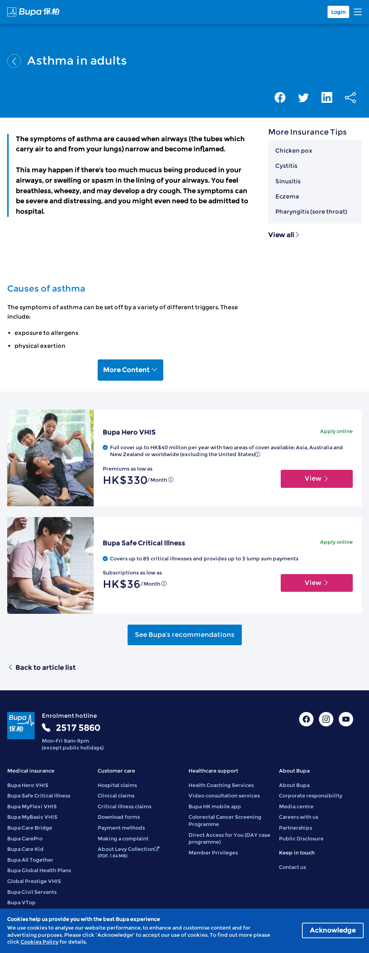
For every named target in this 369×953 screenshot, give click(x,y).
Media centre (296, 806)
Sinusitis (288, 181)
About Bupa (294, 785)
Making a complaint (123, 838)
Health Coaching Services (221, 785)
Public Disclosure (301, 838)
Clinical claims (116, 795)
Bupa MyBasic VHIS (32, 817)
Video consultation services (224, 795)
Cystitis (286, 165)
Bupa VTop (21, 902)
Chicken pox (293, 150)
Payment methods (121, 828)
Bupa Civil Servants (32, 892)
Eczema (287, 196)
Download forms (119, 817)
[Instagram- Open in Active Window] (326, 719)
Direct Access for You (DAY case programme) (229, 838)
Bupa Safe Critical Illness (38, 795)
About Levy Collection (126, 852)
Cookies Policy (39, 942)
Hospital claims (117, 785)
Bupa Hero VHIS (27, 785)
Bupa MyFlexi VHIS (32, 806)
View (313, 478)
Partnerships (295, 828)
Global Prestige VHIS (34, 881)
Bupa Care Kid (25, 849)
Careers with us (298, 817)
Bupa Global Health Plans (39, 870)
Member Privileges (213, 852)
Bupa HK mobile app (214, 806)
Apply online (336, 431)
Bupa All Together (30, 860)
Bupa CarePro (25, 838)
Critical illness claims (124, 806)
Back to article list (45, 668)
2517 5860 (78, 727)
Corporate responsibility (310, 795)
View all (281, 235)
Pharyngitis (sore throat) (311, 211)
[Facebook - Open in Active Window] (306, 719)
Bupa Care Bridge (29, 828)
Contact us (292, 867)
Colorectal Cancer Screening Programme (224, 820)
